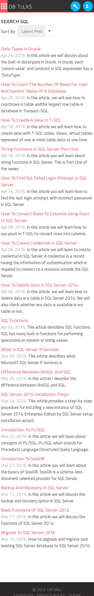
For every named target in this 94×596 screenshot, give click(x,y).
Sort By (8, 31)
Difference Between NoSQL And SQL (36, 371)
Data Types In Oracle (21, 48)
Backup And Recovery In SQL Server (35, 487)
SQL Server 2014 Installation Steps (34, 394)
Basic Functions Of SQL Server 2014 (35, 510)
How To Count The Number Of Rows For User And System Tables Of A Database (44, 87)
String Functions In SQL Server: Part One (39, 149)
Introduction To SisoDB (22, 458)
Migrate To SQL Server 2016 (28, 532)
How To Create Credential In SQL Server (39, 242)
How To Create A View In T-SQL (31, 120)
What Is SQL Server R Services (30, 349)
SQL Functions (14, 320)
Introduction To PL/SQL (23, 429)
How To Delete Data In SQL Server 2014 (39, 285)
